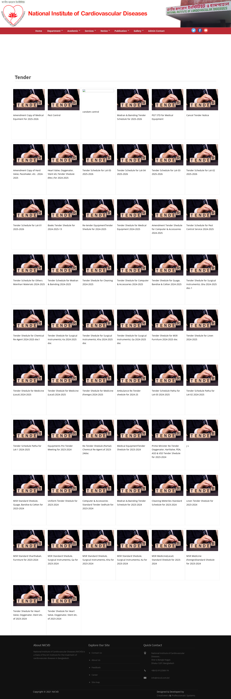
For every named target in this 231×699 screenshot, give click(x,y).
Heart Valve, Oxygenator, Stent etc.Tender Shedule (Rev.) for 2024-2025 (61, 174)
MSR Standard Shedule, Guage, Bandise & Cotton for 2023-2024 (28, 504)
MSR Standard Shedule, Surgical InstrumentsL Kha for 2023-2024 (98, 559)
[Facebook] (200, 30)
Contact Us (97, 653)
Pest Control (54, 115)
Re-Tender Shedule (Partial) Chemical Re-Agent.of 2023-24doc (97, 449)
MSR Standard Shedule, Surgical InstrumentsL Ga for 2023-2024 (63, 559)
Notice (104, 30)
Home (38, 30)
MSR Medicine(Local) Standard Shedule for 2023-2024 (166, 559)
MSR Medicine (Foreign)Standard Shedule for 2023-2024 (200, 559)
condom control (90, 111)
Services (89, 30)
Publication (121, 30)
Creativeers (163, 695)
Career (95, 675)
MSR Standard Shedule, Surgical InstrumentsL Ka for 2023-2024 (132, 559)
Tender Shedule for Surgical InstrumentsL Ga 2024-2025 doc (132, 339)
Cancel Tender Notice (197, 115)
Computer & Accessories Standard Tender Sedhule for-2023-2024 (98, 504)
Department (53, 30)
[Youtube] (206, 30)
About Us (96, 660)
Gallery (137, 30)
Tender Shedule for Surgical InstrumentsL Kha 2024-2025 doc (97, 339)
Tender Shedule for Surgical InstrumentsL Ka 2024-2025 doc (62, 339)
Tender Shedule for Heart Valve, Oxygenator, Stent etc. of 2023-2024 (28, 615)
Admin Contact (156, 30)
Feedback (96, 667)
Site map (96, 682)
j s (187, 445)
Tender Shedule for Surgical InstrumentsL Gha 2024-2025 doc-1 (201, 284)
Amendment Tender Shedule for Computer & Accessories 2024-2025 (167, 229)
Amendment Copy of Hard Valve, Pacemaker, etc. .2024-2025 (28, 174)
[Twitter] (193, 30)
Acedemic (72, 30)
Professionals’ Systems (183, 695)
